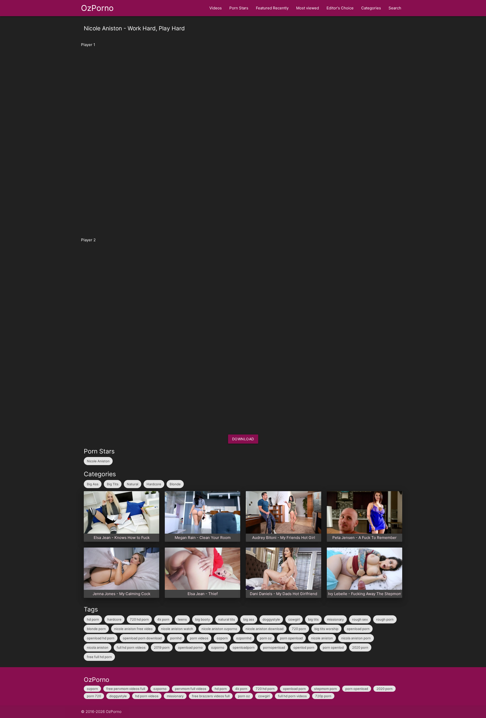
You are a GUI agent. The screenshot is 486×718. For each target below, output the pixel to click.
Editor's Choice (340, 8)
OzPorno (97, 8)
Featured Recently (272, 8)
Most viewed (307, 8)
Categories (371, 8)
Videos (215, 8)
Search (395, 8)
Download (243, 439)
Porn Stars (238, 8)
